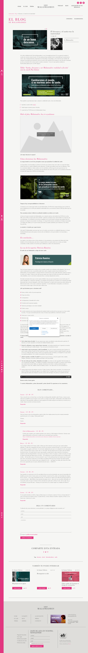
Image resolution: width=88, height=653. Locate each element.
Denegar (44, 328)
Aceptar (34, 328)
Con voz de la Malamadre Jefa (72, 615)
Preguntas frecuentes (21, 634)
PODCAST (60, 5)
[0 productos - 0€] (84, 3)
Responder (23, 404)
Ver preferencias (54, 328)
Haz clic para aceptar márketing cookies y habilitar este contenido (45, 134)
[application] (45, 377)
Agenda (24, 621)
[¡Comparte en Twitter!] (45, 552)
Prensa (37, 618)
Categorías (69, 18)
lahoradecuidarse (50, 557)
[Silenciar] (66, 376)
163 (24, 588)
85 (48, 588)
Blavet (69, 643)
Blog (66, 5)
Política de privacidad (45, 332)
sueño (56, 557)
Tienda (32, 6)
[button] (58, 318)
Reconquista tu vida (43, 573)
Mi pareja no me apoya (19, 583)
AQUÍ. (34, 104)
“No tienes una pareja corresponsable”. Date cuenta (73, 622)
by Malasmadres (68, 40)
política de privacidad (39, 643)
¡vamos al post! (17, 588)
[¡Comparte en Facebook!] (43, 552)
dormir (43, 557)
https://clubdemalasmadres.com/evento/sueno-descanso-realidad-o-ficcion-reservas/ (42, 436)
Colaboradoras (78, 18)
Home (19, 6)
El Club (25, 6)
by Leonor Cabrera (17, 570)
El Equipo (24, 616)
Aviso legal (43, 334)
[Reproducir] (22, 376)
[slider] (69, 377)
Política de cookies (44, 331)
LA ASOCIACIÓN (39, 616)
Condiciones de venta (22, 640)
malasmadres (11, 13)
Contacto (38, 621)
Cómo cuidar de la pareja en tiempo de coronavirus (70, 584)
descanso (39, 557)
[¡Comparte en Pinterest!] (47, 552)
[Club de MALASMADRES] (45, 7)
